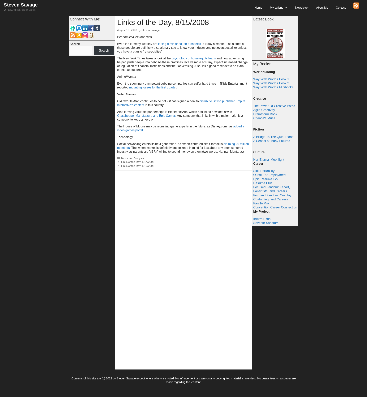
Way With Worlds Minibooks (273, 87)
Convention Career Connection (275, 207)
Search (75, 44)
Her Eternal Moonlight (268, 159)
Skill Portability (264, 171)
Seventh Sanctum (265, 223)
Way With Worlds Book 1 (271, 79)
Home (258, 7)
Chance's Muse (264, 118)
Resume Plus (262, 183)
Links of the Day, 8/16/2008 (137, 165)
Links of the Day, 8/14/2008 (137, 161)
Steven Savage (21, 4)
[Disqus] (183, 220)
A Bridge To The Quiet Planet (273, 137)
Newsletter (302, 7)
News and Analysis (132, 158)
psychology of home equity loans (193, 58)
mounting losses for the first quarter (152, 87)
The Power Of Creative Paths (274, 106)
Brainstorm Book (265, 114)
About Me (322, 7)
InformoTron (261, 219)
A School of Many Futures (271, 141)
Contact (341, 7)
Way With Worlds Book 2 (271, 83)
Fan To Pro (261, 203)
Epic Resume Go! (265, 179)
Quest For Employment (269, 175)
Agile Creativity (264, 110)
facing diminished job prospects (179, 43)
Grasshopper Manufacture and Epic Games (146, 115)
